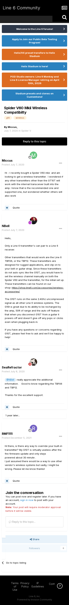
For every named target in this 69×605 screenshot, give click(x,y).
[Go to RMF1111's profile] (33, 428)
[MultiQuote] (7, 208)
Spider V (26, 130)
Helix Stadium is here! (34, 66)
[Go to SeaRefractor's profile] (33, 362)
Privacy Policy (24, 585)
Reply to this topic (34, 141)
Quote (16, 207)
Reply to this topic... (23, 521)
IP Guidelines (37, 585)
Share (35, 539)
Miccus (12, 127)
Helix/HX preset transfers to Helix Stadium (34, 54)
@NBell (10, 380)
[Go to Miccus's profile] (33, 155)
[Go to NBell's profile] (33, 220)
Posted (13, 164)
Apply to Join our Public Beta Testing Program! (34, 41)
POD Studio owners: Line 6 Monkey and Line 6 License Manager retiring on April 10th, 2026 (34, 80)
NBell (5, 226)
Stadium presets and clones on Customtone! (34, 95)
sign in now (26, 500)
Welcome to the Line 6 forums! (34, 28)
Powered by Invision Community (34, 599)
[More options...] (60, 163)
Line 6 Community (21, 7)
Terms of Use (15, 586)
